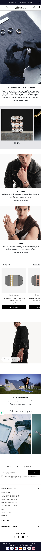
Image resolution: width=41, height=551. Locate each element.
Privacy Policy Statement (14, 478)
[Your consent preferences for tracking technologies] (2, 413)
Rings (17, 143)
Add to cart (14, 307)
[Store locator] (34, 7)
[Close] (39, 2)
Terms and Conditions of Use (30, 476)
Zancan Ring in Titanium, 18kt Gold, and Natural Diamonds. (14, 299)
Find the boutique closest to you (20, 404)
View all (36, 264)
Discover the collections (20, 100)
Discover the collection (20, 200)
